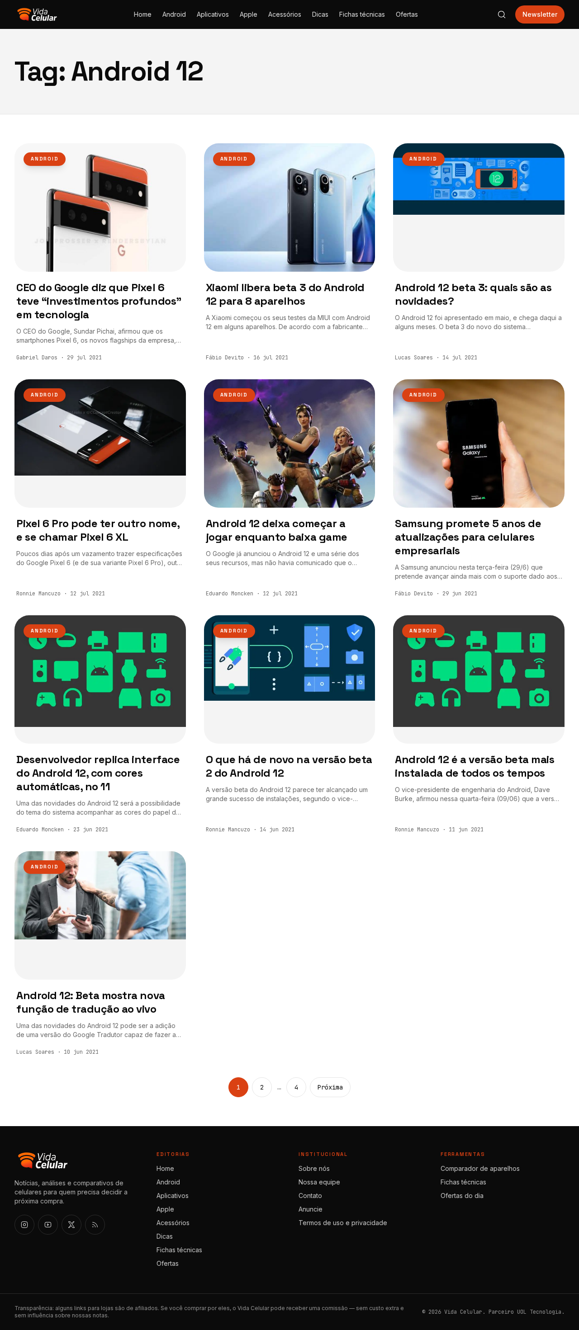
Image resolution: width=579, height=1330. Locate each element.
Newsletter (539, 14)
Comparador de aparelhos (480, 1168)
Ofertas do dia (462, 1195)
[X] (71, 1225)
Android (174, 14)
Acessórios (284, 14)
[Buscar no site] (502, 14)
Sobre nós (314, 1168)
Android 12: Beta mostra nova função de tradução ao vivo (90, 1002)
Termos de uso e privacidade (343, 1222)
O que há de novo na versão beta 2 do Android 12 (289, 766)
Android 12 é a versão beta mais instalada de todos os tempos (474, 766)
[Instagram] (24, 1225)
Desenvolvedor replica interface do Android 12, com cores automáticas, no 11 (98, 772)
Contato (310, 1195)
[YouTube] (48, 1225)
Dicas (320, 14)
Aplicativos (213, 14)
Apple (248, 14)
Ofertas (407, 14)
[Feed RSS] (95, 1225)
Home (143, 14)
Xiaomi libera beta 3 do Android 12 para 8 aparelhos (285, 294)
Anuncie (311, 1209)
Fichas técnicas (362, 14)
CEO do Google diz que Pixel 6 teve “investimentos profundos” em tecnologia (98, 300)
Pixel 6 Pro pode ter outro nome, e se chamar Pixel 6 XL (98, 530)
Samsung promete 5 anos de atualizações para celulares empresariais (468, 536)
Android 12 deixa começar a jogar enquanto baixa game (276, 530)
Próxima (330, 1087)
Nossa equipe (319, 1182)
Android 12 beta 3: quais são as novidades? (473, 294)
